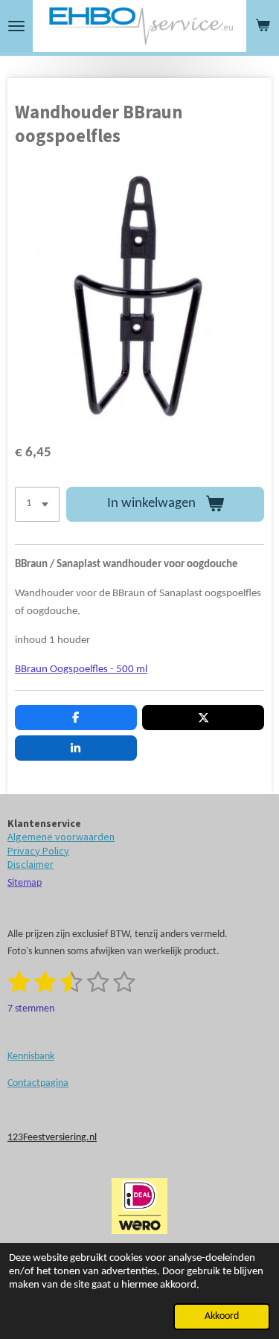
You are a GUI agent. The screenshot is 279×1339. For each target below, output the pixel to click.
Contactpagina (37, 1083)
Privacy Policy (38, 850)
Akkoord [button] (222, 1316)
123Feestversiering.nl (52, 1137)
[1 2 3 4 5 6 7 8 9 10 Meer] (37, 504)
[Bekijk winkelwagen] (262, 26)
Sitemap (24, 883)
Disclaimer (30, 864)
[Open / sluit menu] (16, 26)
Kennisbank (30, 1056)
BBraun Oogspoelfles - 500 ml (81, 669)
